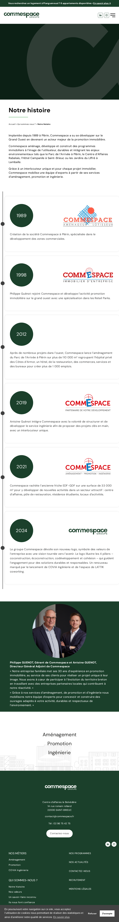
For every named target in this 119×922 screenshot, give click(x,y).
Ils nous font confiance (22, 902)
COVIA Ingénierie (18, 870)
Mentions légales (80, 888)
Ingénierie (59, 753)
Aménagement (60, 735)
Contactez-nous (59, 833)
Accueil (12, 124)
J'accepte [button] (107, 913)
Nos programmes (80, 853)
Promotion (59, 744)
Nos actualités (78, 862)
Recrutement (77, 880)
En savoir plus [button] (61, 917)
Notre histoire (17, 886)
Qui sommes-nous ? (26, 124)
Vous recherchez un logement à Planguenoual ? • (59, 3)
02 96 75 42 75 (61, 823)
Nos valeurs (15, 891)
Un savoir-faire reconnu (22, 897)
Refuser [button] (92, 913)
